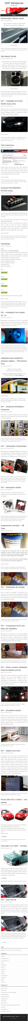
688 (16, 345)
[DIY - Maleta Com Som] (14, 783)
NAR (3, 350)
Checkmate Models (4, 958)
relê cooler (9, 938)
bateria (2, 347)
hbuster (17, 347)
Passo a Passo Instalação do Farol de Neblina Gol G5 (10, 1005)
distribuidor (25, 619)
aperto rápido (19, 398)
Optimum (23, 567)
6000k (20, 137)
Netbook (17, 304)
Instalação (6, 304)
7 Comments (12, 238)
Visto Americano (7, 145)
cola (26, 516)
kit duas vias (3, 348)
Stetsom (6, 794)
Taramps (15, 938)
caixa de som (24, 91)
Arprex (20, 660)
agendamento (17, 180)
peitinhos (16, 350)
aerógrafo (16, 660)
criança (10, 478)
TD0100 (2, 520)
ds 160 (15, 181)
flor (18, 517)
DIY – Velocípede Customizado (13, 446)
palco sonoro (11, 350)
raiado (17, 237)
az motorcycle (21, 476)
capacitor (5, 347)
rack (6, 938)
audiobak (23, 345)
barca (18, 235)
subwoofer (5, 351)
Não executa (13, 304)
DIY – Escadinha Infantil (11, 710)
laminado (23, 517)
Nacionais (3, 969)
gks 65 (2, 400)
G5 (18, 704)
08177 (24, 301)
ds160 (17, 181)
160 (13, 180)
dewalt (24, 438)
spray (20, 519)
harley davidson (20, 478)
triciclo (19, 481)
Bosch (23, 398)
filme (17, 303)
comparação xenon (6, 138)
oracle (7, 306)
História (24, 303)
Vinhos (24, 306)
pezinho (19, 350)
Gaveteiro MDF (3, 1000)
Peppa (6, 745)
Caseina (14, 567)
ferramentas (7, 439)
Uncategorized (7, 180)
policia (14, 237)
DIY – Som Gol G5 (8, 900)
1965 (12, 881)
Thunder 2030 (11, 794)
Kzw (19, 400)
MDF (20, 348)
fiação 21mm (22, 935)
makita (15, 439)
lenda (2, 237)
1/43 (14, 235)
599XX (15, 839)
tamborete (22, 519)
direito (10, 303)
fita (14, 478)
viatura (8, 238)
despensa (20, 438)
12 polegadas (16, 91)
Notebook (21, 304)
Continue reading (14, 45)
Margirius (8, 662)
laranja (2, 479)
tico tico (9, 441)
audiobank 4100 (17, 933)
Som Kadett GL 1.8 (4, 1009)
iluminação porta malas (7, 936)
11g (26, 301)
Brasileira (4, 303)
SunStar (5, 881)
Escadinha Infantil (4, 998)
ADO (2, 303)
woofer (4, 96)
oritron (8, 350)
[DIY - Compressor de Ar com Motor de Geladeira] (14, 651)
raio (19, 237)
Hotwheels (23, 839)
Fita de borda (11, 439)
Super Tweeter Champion (19, 94)
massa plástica (16, 348)
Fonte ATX (22, 793)
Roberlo (19, 49)
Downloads (5, 244)
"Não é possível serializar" (17, 301)
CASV (24, 180)
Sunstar (20, 881)
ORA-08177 (3, 306)
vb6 (14, 306)
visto (6, 182)
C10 (13, 881)
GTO (20, 839)
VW (9, 705)
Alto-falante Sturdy (8, 56)
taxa (4, 182)
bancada (19, 516)
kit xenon (23, 138)
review (2, 94)
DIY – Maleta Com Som (10, 751)
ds (12, 181)
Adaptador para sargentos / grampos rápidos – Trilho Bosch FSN (14, 361)
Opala (6, 49)
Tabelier (22, 49)
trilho (5, 401)
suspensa (5, 441)
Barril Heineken (4, 990)
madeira (2, 519)
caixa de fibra (23, 933)
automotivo (16, 619)
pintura (11, 49)
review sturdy (6, 94)
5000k (18, 137)
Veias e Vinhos (20, 306)
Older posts (3, 942)
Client (8, 303)
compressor (24, 660)
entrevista (20, 181)
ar (18, 660)
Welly (2, 979)
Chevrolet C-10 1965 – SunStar (14, 846)
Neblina (2, 705)
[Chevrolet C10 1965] (14, 858)
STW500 (12, 94)
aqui (26, 66)
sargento (22, 400)
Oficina (2, 971)
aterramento (19, 345)
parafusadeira (21, 439)
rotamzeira (24, 237)
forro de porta (13, 347)
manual (22, 93)
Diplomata (25, 48)
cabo (21, 619)
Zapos (11, 705)
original (2, 140)
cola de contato (15, 438)
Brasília (21, 180)
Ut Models (3, 977)
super (9, 351)
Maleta (25, 793)
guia (17, 400)
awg (19, 619)
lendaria (4, 237)
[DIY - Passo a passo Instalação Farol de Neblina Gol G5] (14, 694)
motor (11, 662)
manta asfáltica (11, 348)
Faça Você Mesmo (7, 48)
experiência (25, 181)
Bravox (18, 793)
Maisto (2, 967)
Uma (12, 306)
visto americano (10, 182)
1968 (16, 235)
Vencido (10, 568)
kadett (25, 347)
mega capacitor (24, 348)
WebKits (18, 662)
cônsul (2, 181)
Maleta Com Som (4, 1003)
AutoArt (2, 956)
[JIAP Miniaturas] (14, 11)
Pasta (2, 794)
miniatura (10, 237)
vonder (13, 520)
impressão (19, 93)
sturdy (10, 94)
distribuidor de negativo (15, 935)
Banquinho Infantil (4, 988)
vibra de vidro (18, 351)
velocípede (23, 481)
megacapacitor (21, 936)
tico (14, 481)
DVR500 (15, 93)
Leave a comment (9, 96)
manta (7, 348)
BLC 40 (15, 793)
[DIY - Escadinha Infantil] (14, 734)
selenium (22, 350)
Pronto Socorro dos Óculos (16, 950)
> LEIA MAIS (3, 836)
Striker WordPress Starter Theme (11, 1016)
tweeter (14, 351)
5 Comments (15, 182)
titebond (12, 441)
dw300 (11, 517)
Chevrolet (21, 48)
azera (23, 137)
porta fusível (8, 620)
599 (12, 839)
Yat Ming (2, 981)
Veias (16, 306)
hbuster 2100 (21, 347)
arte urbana (17, 476)
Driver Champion (8, 93)
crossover (2, 93)
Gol (20, 704)
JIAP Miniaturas (14, 3)
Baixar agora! (4, 272)
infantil (25, 478)
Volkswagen (6, 705)
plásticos (9, 481)
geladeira (4, 662)
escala (21, 235)
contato (5, 517)
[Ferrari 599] (14, 815)
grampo (9, 400)
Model (10, 304)
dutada (12, 93)
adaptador (15, 398)
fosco (16, 478)
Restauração (15, 49)
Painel (8, 49)
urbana (10, 520)
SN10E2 (9, 306)
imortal (26, 235)
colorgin (5, 478)
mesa (10, 519)
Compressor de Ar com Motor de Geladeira (8, 992)
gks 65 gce (5, 400)
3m (13, 476)
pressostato (14, 662)
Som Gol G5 (3, 1007)
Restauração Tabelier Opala (12, 18)
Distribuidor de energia (5, 996)
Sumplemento (5, 568)
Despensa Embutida (4, 994)
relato (26, 93)
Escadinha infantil (19, 744)
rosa (17, 519)
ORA (24, 304)
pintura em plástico (4, 481)
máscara (5, 479)
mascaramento (10, 479)
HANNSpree (20, 303)
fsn (25, 398)
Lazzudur (2, 49)
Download (13, 303)
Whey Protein (16, 568)
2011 (15, 137)
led (11, 936)
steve (2, 238)
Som (11, 620)
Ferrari (18, 839)
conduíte (5, 935)
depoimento (10, 181)
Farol (13, 138)
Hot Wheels (6, 839)
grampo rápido (13, 400)
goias (23, 235)
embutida (2, 439)
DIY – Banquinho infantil (11, 487)
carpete (2, 935)
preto (12, 481)
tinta (8, 520)
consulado (5, 181)
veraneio (4, 238)
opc (5, 350)
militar (8, 237)
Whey (13, 568)
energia (4, 620)
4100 (14, 345)
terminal (11, 351)
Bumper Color (16, 48)
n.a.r (1, 350)
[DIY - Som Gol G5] (14, 924)
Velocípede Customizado (5, 1011)
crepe (8, 478)
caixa (21, 91)
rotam (21, 237)
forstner (15, 138)
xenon (5, 140)
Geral (2, 962)
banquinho (23, 516)
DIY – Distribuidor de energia (13, 587)
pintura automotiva (22, 479)
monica (14, 479)
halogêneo (19, 138)
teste (25, 94)
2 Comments (8, 401)
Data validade (18, 567)
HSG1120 (2, 304)
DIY (11, 138)
